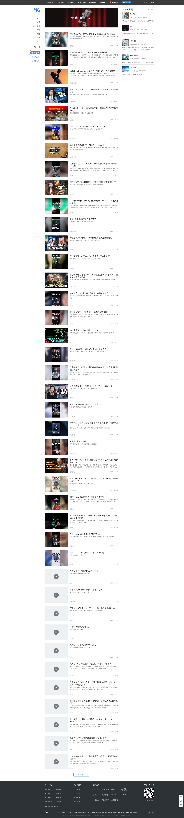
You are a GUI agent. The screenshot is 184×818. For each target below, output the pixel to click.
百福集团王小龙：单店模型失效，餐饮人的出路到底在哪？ (94, 109)
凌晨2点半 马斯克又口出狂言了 (83, 219)
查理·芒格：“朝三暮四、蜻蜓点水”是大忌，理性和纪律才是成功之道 (94, 461)
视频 (38, 33)
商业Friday (133, 14)
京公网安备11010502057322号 (123, 815)
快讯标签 (77, 801)
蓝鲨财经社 (73, 620)
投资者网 (72, 583)
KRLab (132, 26)
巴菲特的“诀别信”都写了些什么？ (84, 645)
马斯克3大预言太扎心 (79, 441)
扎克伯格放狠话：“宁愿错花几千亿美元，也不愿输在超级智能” (94, 757)
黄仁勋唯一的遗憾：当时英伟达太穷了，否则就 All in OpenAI (94, 720)
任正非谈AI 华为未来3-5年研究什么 (85, 534)
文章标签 (77, 797)
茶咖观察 (72, 750)
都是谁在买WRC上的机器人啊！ (132, 74)
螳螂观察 (72, 453)
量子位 (72, 64)
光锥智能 (72, 342)
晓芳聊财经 (73, 101)
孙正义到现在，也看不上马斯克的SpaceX (87, 126)
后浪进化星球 (73, 83)
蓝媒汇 (72, 564)
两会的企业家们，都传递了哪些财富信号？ (88, 348)
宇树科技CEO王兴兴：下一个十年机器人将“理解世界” (92, 608)
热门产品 (77, 793)
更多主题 (150, 9)
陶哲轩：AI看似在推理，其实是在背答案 (87, 497)
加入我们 (59, 801)
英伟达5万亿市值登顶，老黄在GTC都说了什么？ (90, 663)
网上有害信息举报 (132, 812)
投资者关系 (48, 801)
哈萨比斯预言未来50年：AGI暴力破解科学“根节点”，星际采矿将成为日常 (94, 275)
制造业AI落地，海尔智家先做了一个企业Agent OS (137, 62)
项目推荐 (48, 793)
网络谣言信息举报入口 (52, 807)
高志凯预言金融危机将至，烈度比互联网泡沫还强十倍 (93, 182)
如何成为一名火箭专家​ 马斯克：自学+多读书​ (89, 293)
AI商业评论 (73, 287)
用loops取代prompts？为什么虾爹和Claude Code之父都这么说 (94, 201)
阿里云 (64, 812)
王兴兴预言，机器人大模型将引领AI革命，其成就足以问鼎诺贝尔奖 (94, 368)
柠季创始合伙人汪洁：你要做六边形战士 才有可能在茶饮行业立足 (94, 424)
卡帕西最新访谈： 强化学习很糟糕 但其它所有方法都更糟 (94, 701)
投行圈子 (72, 638)
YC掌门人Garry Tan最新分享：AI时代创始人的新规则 (92, 71)
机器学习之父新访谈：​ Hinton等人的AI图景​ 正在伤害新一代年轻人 (94, 164)
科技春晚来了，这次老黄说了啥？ (84, 330)
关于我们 (59, 793)
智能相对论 (73, 231)
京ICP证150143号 (107, 815)
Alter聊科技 (73, 490)
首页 (38, 18)
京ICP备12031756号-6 (94, 815)
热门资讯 (77, 789)
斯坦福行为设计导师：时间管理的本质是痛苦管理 (91, 237)
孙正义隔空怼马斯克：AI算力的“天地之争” (87, 145)
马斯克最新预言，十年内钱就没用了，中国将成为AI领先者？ (94, 90)
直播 (38, 29)
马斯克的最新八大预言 (79, 626)
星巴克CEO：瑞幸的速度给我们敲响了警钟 (88, 737)
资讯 (38, 25)
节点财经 (72, 361)
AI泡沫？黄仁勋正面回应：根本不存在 (86, 589)
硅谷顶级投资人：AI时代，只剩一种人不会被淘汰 (91, 386)
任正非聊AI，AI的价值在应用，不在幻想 (87, 552)
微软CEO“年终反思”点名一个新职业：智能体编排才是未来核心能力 (94, 479)
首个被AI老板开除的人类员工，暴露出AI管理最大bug (92, 34)
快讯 (38, 22)
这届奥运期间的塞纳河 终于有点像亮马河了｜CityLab (138, 34)
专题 (38, 37)
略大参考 (72, 138)
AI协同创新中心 (135, 55)
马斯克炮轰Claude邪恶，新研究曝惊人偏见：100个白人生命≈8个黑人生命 (94, 683)
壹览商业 (72, 472)
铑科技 (72, 46)
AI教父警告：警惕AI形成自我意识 (84, 571)
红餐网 (72, 120)
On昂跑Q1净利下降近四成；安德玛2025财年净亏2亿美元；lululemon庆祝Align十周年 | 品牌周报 (138, 49)
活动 (38, 41)
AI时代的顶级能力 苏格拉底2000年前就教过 (88, 52)
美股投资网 (73, 601)
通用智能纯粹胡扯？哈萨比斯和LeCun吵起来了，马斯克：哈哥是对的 (94, 516)
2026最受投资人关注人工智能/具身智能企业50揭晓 (138, 21)
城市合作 (48, 789)
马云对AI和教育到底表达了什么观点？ (86, 404)
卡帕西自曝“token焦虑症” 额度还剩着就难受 (88, 311)
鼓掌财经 (72, 657)
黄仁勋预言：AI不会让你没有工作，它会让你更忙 (91, 256)
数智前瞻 (133, 68)
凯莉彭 (72, 249)
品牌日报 (133, 41)
